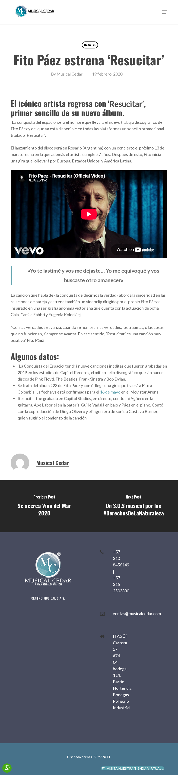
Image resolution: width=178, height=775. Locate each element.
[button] (164, 12)
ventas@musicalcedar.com (137, 613)
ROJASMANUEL (99, 757)
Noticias (90, 44)
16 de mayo (110, 391)
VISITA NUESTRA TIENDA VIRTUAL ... (135, 768)
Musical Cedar (70, 73)
